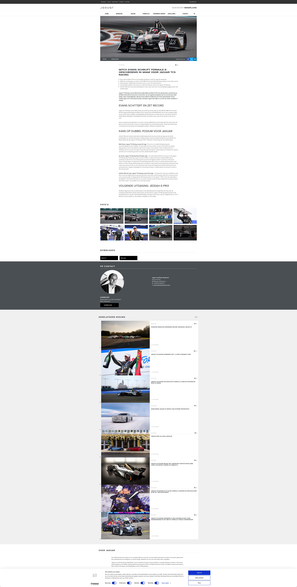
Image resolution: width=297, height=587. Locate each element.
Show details (165, 583)
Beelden (123, 258)
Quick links (171, 14)
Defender (121, 1)
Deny (199, 583)
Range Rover (115, 1)
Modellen (119, 14)
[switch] (129, 583)
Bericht (103, 258)
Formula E (146, 14)
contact (185, 14)
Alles (196, 317)
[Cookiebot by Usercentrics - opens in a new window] (95, 584)
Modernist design (159, 14)
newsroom (184, 7)
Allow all (199, 572)
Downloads (114, 59)
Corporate (103, 1)
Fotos (104, 59)
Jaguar (109, 1)
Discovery (127, 1)
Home (107, 14)
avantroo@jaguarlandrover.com (161, 285)
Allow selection (199, 577)
